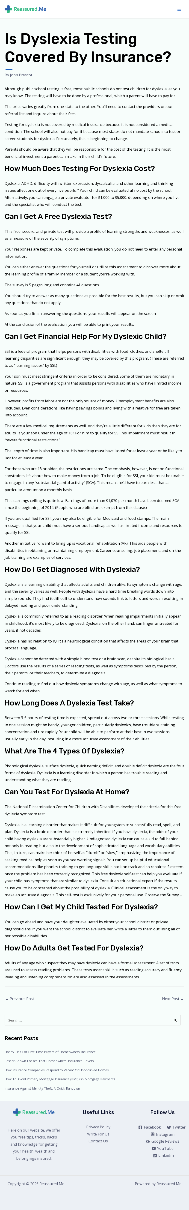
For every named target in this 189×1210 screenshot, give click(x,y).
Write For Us (98, 1134)
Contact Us (98, 1141)
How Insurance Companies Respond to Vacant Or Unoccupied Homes (57, 1070)
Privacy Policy (98, 1126)
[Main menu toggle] (179, 9)
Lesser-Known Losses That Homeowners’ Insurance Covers (49, 1061)
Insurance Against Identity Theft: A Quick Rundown (42, 1088)
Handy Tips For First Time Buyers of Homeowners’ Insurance (50, 1052)
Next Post (173, 998)
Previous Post (19, 998)
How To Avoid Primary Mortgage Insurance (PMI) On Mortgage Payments (60, 1079)
